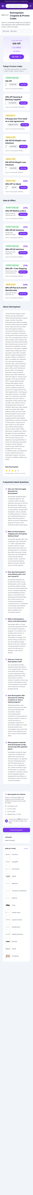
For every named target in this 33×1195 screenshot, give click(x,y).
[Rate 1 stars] (6, 470)
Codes (7, 31)
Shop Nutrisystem (16, 830)
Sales (14, 31)
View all (26, 848)
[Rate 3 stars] (12, 470)
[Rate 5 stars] (18, 470)
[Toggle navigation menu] (30, 6)
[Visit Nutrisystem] (5, 14)
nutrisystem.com (12, 806)
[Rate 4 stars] (15, 470)
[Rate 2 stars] (9, 470)
